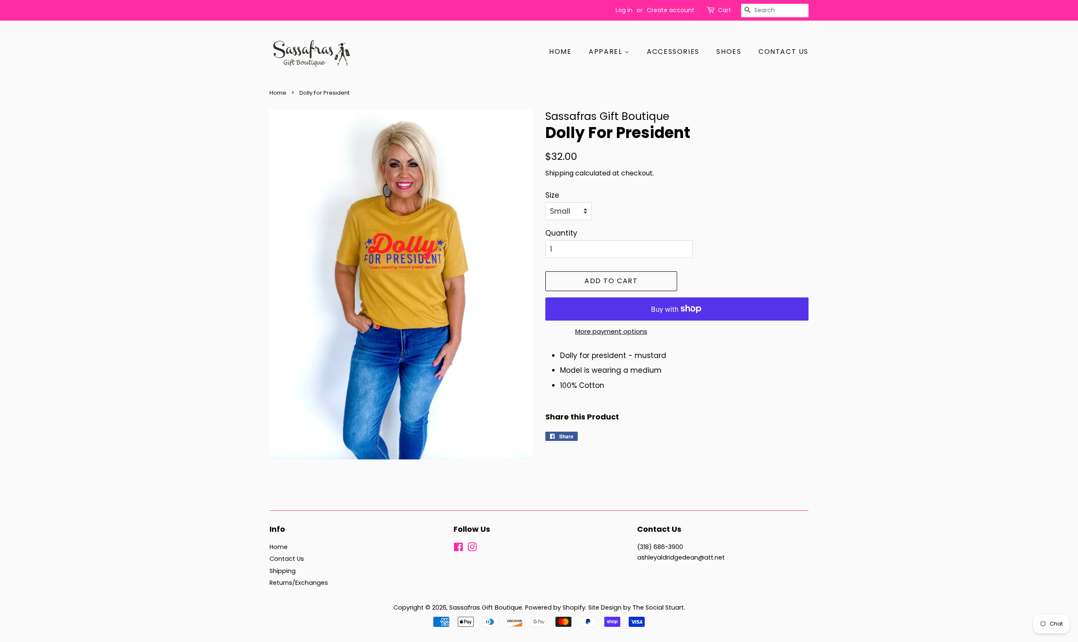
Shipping (559, 173)
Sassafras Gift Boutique (485, 607)
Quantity (561, 233)
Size (552, 195)
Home (560, 51)
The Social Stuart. (658, 607)
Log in (624, 10)
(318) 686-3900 (660, 547)
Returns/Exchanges (299, 582)
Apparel (606, 51)
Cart (724, 10)
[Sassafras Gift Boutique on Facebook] (458, 548)
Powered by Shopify (555, 607)
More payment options (611, 331)
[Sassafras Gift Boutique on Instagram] (472, 548)
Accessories (673, 51)
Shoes (728, 51)
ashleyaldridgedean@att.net (681, 557)
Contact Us (783, 51)
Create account (670, 10)
